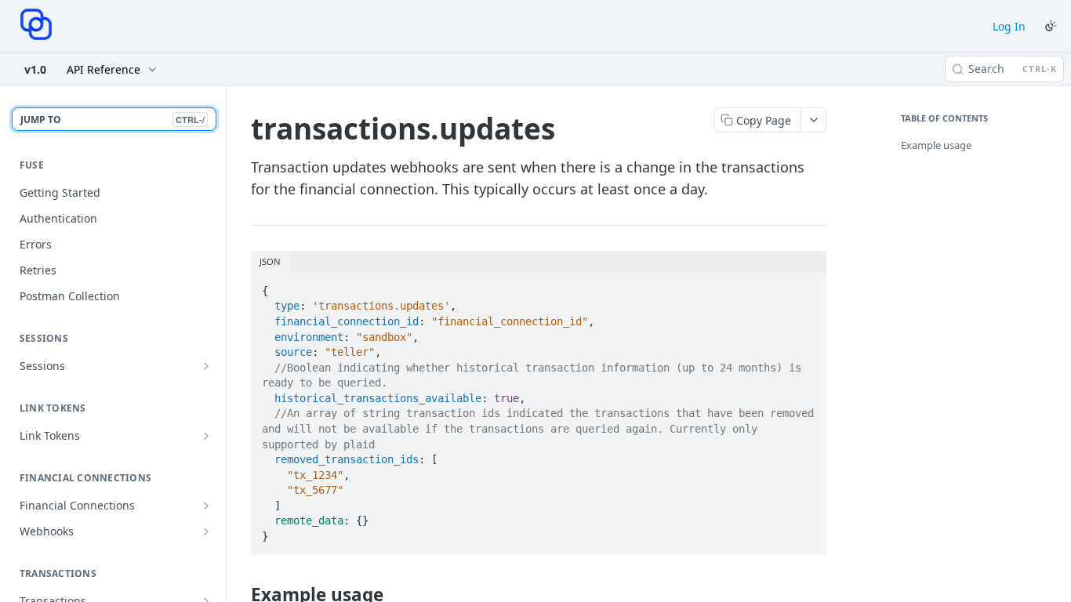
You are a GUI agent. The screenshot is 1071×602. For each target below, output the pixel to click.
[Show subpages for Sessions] (206, 366)
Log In (1009, 26)
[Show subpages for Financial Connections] (206, 505)
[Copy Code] (807, 286)
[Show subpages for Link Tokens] (206, 436)
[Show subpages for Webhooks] (206, 531)
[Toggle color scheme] (1050, 25)
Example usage (936, 145)
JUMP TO (112, 119)
